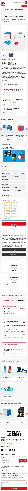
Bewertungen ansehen (14, 302)
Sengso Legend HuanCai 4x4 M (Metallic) (21, 136)
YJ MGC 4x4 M (21, 377)
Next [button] (27, 129)
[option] (7, 131)
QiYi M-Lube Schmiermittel (7, 377)
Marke (3, 62)
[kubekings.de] (3, 4)
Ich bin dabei (23, 460)
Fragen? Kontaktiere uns (6, 443)
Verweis (4, 63)
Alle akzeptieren (14, 250)
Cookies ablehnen (14, 254)
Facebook (2, 449)
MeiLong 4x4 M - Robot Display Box (7, 136)
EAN (3, 64)
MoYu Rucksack (21, 419)
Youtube (9, 449)
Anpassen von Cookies (14, 259)
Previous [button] (1, 129)
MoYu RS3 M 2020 (7, 396)
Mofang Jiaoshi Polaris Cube (7, 419)
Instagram (13, 449)
